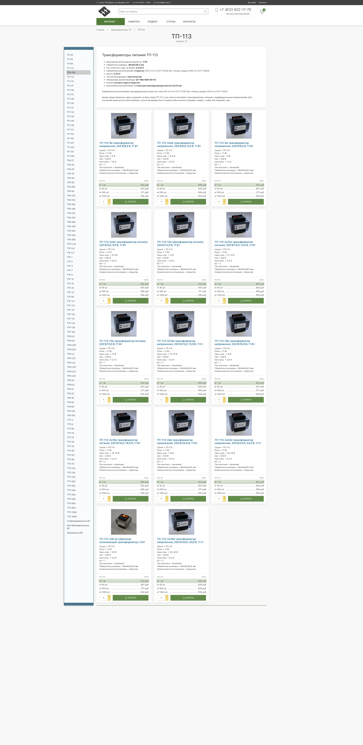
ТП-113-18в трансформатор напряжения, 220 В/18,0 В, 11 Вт (235, 342)
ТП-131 (70, 107)
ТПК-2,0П (71, 367)
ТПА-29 (70, 169)
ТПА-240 (71, 217)
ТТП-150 (71, 477)
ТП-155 (70, 138)
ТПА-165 (71, 204)
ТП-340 (70, 156)
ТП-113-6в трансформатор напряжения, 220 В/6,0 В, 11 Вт (118, 144)
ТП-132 (70, 112)
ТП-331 (70, 151)
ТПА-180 (71, 209)
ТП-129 (70, 103)
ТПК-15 (70, 389)
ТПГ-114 (71, 305)
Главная (100, 30)
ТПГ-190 (71, 332)
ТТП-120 (71, 472)
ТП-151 (70, 129)
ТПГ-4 (70, 266)
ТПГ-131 (71, 318)
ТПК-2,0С (71, 371)
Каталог (109, 21)
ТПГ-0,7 (70, 253)
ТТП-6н (70, 428)
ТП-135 (70, 121)
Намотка (134, 21)
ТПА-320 (71, 231)
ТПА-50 (70, 178)
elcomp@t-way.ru (163, 2)
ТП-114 (70, 77)
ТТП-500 (71, 499)
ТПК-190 (71, 415)
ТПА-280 (71, 222)
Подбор (152, 21)
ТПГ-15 (70, 279)
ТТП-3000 (72, 516)
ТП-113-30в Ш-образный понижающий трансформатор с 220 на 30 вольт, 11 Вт (122, 540)
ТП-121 (70, 85)
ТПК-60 (70, 406)
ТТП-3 (70, 420)
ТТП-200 (71, 481)
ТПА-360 (71, 239)
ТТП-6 (70, 424)
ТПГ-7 (70, 270)
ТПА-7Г (70, 160)
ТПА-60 (70, 182)
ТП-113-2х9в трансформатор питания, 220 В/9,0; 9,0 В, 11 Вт (123, 243)
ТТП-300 (71, 490)
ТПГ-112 (71, 301)
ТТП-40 (70, 450)
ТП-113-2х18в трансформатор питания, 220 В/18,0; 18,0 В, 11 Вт (120, 441)
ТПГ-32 (70, 292)
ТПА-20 (70, 165)
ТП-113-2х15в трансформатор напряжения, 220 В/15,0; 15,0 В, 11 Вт (180, 342)
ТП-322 (70, 147)
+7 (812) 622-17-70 (235, 10)
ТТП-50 (70, 455)
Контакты (263, 2)
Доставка (252, 2)
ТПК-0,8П (71, 345)
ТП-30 (70, 55)
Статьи (170, 21)
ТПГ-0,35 (71, 244)
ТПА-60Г (71, 187)
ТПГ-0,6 (71, 248)
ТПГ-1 (69, 257)
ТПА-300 (71, 226)
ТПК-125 (71, 411)
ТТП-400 (71, 494)
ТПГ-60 (70, 296)
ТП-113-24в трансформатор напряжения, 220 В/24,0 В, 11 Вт (177, 441)
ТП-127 (70, 94)
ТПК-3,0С (71, 376)
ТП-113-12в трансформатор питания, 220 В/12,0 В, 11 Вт (180, 243)
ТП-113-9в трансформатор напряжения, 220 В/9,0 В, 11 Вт (234, 144)
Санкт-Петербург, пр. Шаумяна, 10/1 (114, 2)
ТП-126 (70, 90)
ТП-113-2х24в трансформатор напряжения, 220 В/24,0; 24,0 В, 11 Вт (238, 441)
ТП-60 (70, 63)
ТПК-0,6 (71, 340)
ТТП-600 (71, 503)
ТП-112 (70, 68)
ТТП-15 (70, 437)
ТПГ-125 (71, 314)
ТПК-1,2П (71, 358)
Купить (132, 201)
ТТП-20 (70, 442)
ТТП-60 (70, 459)
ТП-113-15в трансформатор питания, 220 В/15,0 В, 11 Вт (122, 342)
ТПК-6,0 (71, 384)
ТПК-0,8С (71, 349)
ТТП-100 (71, 468)
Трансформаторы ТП (121, 30)
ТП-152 (70, 134)
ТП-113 (71, 72)
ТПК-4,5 (71, 380)
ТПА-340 (71, 235)
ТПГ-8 (70, 274)
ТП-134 (70, 116)
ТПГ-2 (70, 261)
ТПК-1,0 (70, 354)
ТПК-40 (70, 398)
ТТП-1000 (72, 512)
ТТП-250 (71, 486)
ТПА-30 (70, 173)
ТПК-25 (70, 393)
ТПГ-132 (71, 323)
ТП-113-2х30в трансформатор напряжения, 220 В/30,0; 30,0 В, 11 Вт (180, 540)
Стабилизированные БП (78, 521)
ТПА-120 (71, 200)
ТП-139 (70, 125)
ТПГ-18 (70, 283)
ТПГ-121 (71, 310)
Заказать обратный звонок (238, 14)
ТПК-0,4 (71, 336)
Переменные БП (75, 533)
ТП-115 (70, 81)
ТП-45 (70, 59)
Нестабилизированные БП (78, 527)
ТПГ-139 (71, 327)
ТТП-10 (70, 433)
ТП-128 (70, 99)
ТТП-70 (70, 464)
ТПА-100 (71, 195)
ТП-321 (70, 143)
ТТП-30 (70, 446)
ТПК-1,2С (71, 362)
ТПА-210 (71, 213)
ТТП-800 (71, 508)
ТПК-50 (70, 402)
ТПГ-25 (70, 288)
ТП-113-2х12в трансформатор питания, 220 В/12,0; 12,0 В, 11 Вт (235, 243)
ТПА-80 (70, 191)
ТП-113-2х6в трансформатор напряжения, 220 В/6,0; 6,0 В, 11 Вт (179, 144)
